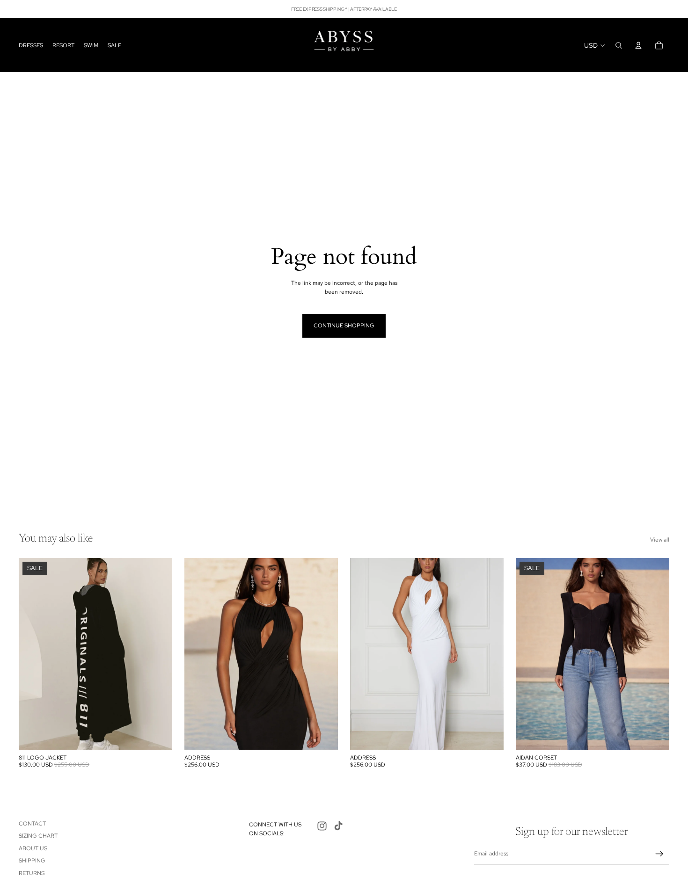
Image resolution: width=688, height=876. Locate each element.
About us (33, 848)
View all (659, 539)
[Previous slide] (33, 654)
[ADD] (157, 735)
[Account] (638, 45)
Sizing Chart (38, 836)
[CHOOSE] (323, 735)
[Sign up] (659, 854)
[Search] (618, 45)
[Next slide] (158, 654)
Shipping (32, 860)
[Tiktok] (338, 826)
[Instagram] (322, 826)
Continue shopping (344, 325)
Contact (32, 823)
